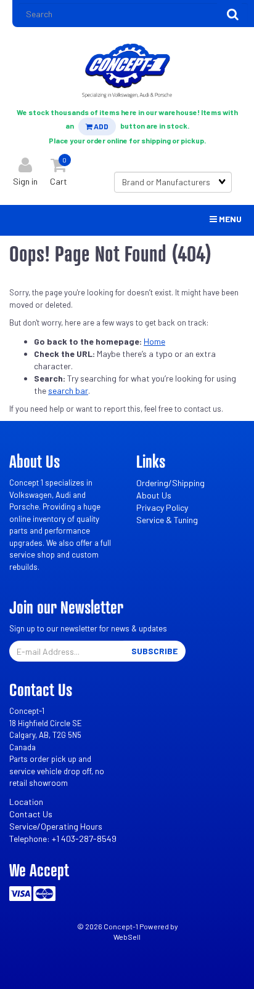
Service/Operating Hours (55, 826)
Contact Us (30, 814)
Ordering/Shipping (170, 483)
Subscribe (154, 651)
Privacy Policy (162, 507)
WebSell (127, 936)
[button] (58, 169)
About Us (153, 495)
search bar (68, 390)
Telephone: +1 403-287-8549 (63, 838)
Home (154, 341)
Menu (229, 219)
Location (26, 801)
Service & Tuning (167, 520)
